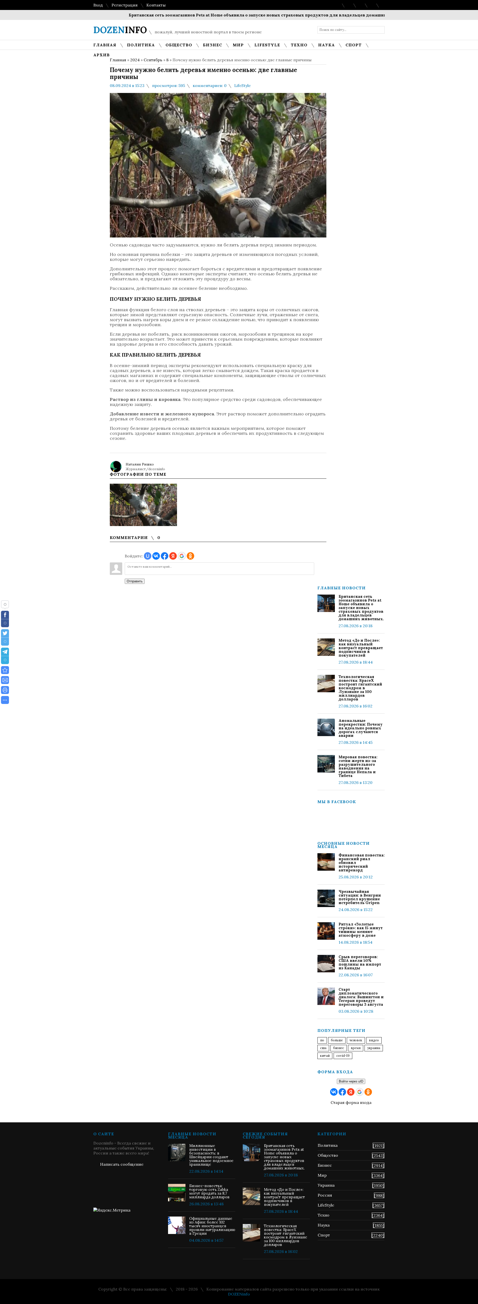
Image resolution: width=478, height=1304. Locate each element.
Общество (328, 1155)
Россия (325, 1195)
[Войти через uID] (147, 556)
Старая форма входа (351, 1102)
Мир (322, 1175)
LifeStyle (242, 85)
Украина (373, 1048)
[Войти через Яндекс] (173, 556)
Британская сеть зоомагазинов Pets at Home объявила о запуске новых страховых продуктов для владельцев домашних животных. (236, 14)
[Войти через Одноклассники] (190, 556)
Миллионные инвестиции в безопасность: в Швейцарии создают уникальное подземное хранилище (211, 1155)
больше (337, 1040)
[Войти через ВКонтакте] (156, 556)
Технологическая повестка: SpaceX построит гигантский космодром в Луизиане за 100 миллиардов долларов (360, 688)
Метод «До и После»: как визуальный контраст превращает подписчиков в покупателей (361, 647)
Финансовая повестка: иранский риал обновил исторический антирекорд (362, 862)
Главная (118, 59)
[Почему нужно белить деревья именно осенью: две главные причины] (5, 670)
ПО (322, 1040)
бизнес (338, 1048)
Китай (325, 1056)
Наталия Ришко (140, 464)
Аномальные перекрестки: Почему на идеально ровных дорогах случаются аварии (361, 728)
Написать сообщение (121, 1164)
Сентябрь (153, 59)
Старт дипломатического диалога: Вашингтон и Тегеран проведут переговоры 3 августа (361, 997)
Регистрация (125, 4)
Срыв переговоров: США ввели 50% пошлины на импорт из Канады (360, 962)
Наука (324, 1225)
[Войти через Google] (182, 556)
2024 (135, 59)
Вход (98, 4)
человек (356, 1040)
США (323, 1048)
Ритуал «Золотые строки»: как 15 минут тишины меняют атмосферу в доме (361, 929)
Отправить (135, 581)
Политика (328, 1145)
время (355, 1048)
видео (374, 1040)
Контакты (156, 4)
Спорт (324, 1234)
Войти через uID (351, 1081)
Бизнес (325, 1165)
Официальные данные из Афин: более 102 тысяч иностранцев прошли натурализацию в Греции (212, 1226)
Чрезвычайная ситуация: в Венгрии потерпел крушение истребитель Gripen (360, 897)
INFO (120, 30)
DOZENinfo (239, 1294)
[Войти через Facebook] (164, 556)
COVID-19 (343, 1056)
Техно (323, 1215)
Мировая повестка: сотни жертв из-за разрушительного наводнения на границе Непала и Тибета (358, 766)
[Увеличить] (143, 505)
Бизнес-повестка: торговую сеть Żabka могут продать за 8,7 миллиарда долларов (209, 1191)
